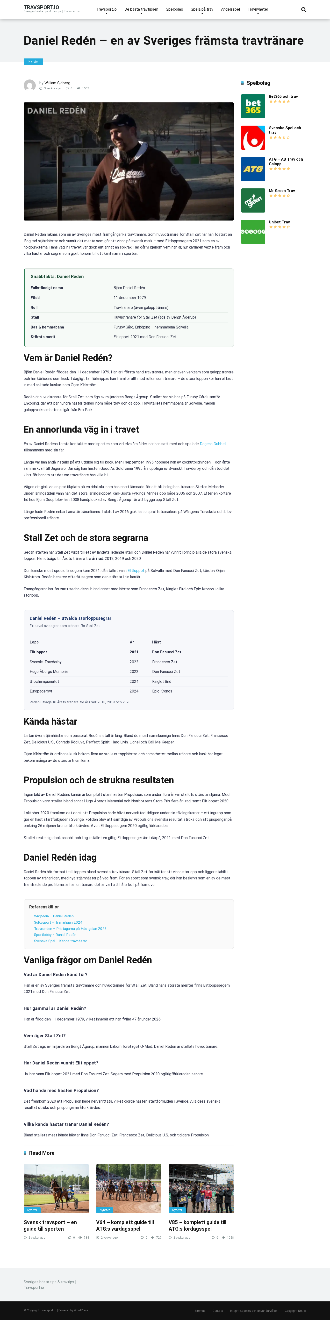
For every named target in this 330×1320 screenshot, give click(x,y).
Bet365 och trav (283, 96)
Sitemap (200, 1311)
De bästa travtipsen (141, 9)
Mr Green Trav (282, 190)
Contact (218, 1311)
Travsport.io (41, 7)
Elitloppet (136, 570)
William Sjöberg (57, 83)
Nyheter (33, 61)
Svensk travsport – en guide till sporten (50, 1225)
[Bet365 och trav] (253, 117)
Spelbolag (174, 9)
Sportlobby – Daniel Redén (55, 935)
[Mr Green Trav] (253, 211)
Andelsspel (230, 9)
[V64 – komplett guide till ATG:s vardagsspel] (128, 1188)
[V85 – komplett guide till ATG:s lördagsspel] (201, 1188)
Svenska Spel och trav (285, 130)
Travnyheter (258, 9)
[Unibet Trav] (253, 242)
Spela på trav (202, 9)
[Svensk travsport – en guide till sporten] (56, 1188)
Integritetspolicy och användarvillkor (254, 1311)
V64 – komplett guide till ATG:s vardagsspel (125, 1225)
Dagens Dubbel (213, 444)
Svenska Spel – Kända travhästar (60, 941)
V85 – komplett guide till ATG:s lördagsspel (197, 1225)
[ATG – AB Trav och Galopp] (253, 180)
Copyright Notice (295, 1311)
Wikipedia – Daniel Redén (54, 916)
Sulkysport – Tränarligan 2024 (58, 922)
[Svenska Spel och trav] (253, 148)
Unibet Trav (279, 222)
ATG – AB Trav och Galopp (286, 161)
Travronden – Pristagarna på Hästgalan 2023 (70, 929)
